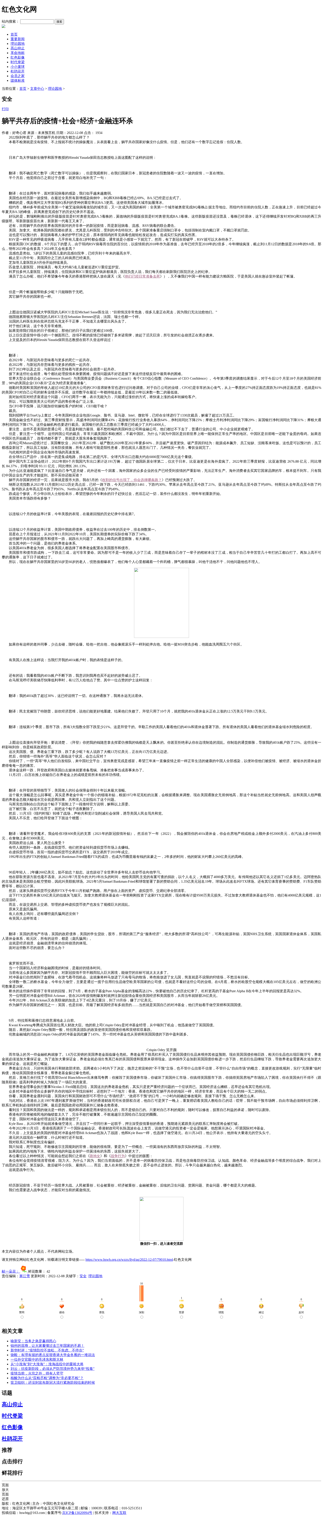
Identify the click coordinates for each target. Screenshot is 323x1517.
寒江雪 (24, 1276)
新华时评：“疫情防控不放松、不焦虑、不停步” (47, 1350)
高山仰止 (18, 48)
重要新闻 (18, 39)
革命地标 (18, 53)
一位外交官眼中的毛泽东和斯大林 (37, 1359)
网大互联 (119, 1513)
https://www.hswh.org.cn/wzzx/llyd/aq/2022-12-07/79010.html (129, 1259)
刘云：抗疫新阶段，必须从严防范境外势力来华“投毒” (52, 1369)
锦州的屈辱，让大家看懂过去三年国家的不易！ (47, 1345)
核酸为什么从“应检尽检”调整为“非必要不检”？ (47, 1378)
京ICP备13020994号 (77, 1513)
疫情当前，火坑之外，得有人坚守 (37, 1373)
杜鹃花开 (18, 71)
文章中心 (37, 88)
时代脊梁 (18, 62)
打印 (5, 109)
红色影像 (18, 57)
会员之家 (18, 76)
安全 (83, 1276)
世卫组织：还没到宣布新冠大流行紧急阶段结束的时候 (53, 1382)
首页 (14, 34)
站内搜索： (10, 21)
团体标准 (18, 80)
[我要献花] (24, 1271)
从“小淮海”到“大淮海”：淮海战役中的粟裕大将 (47, 1364)
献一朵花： (11, 1271)
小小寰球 (18, 67)
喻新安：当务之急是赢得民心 (33, 1341)
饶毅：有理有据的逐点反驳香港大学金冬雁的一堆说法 (53, 1355)
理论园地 (18, 43)
